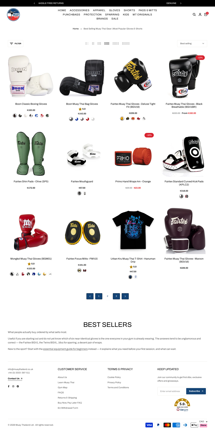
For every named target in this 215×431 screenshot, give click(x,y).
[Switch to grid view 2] (93, 43)
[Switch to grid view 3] (99, 43)
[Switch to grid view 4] (107, 43)
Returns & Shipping (67, 398)
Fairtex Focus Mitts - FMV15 (82, 258)
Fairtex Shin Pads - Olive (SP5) (31, 181)
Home (76, 29)
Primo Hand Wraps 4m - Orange (133, 181)
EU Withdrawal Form (68, 408)
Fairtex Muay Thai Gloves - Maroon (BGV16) (184, 260)
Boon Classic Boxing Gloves (31, 104)
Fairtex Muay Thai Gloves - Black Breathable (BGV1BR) (184, 105)
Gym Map (62, 387)
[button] (182, 405)
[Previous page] (89, 296)
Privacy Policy (114, 382)
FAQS (61, 392)
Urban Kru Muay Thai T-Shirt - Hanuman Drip (133, 260)
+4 (50, 274)
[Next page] (125, 296)
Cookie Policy (114, 377)
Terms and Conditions (118, 387)
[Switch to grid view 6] (125, 43)
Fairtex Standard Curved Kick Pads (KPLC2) (184, 183)
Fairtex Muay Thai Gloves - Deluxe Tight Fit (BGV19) (133, 105)
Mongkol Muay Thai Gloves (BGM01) (31, 258)
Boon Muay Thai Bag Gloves (82, 104)
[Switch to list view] (87, 43)
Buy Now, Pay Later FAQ (70, 403)
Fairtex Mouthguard (82, 181)
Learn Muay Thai (66, 382)
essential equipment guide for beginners (65, 349)
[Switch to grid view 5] (115, 43)
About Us (62, 377)
